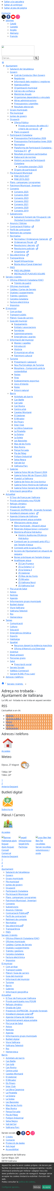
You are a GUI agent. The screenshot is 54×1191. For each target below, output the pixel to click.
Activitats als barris (15, 1058)
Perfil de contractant (16, 916)
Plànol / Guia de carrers (17, 973)
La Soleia (10, 1099)
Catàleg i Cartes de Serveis (19, 944)
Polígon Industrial (14, 1117)
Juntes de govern (14, 884)
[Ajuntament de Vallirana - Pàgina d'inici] (18, 50)
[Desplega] (25, 684)
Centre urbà (12, 1070)
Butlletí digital (12, 1039)
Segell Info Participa (24, 845)
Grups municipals (14, 878)
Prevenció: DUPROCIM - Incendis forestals (26, 1010)
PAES (8, 932)
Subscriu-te (7, 809)
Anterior (6, 786)
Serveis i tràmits (15, 683)
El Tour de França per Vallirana (21, 998)
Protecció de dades (15, 1143)
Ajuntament (7, 869)
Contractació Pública (16, 913)
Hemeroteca (12, 1051)
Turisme (10, 982)
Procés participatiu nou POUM (21, 1001)
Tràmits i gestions (14, 950)
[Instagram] (18, 16)
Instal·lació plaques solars (18, 1013)
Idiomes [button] (10, 20)
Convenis (10, 903)
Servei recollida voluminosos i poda (43, 850)
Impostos (10, 960)
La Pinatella (11, 1092)
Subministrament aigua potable (21, 1020)
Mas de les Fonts (14, 1105)
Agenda (9, 715)
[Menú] (3, 62)
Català (13, 23)
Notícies (10, 725)
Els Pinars (10, 1083)
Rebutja (37, 1187)
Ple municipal (12, 881)
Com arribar (12, 966)
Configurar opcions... (11, 1187)
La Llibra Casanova (15, 1089)
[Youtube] (13, 16)
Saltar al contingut (13, 4)
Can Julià (10, 1064)
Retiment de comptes (16, 919)
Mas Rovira (11, 1108)
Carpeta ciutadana (15, 954)
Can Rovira (11, 1067)
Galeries (10, 988)
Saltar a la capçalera (14, 1)
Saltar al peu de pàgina (15, 7)
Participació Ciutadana (17, 891)
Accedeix (6, 751)
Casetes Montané (14, 1073)
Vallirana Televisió (14, 1045)
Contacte (6, 13)
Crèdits (9, 1136)
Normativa (11, 922)
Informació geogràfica (17, 991)
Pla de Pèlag (12, 1114)
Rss (7, 1048)
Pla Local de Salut (14, 1023)
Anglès (13, 29)
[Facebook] (8, 16)
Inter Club (11, 1086)
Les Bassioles (12, 1102)
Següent (14, 786)
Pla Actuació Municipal (17, 894)
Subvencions (12, 906)
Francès (14, 36)
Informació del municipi (17, 979)
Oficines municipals (15, 941)
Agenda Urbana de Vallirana (20, 1017)
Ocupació (10, 887)
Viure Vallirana (13, 1042)
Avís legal (10, 1146)
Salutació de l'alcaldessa (17, 872)
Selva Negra (12, 1121)
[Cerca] (36, 58)
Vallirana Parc (12, 1127)
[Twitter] (4, 16)
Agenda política (13, 718)
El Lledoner (11, 1076)
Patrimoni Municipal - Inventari (21, 900)
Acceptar (46, 1187)
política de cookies (27, 1181)
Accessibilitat (12, 1149)
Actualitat (6, 995)
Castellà (14, 26)
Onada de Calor (13, 1007)
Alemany (14, 33)
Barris (9, 985)
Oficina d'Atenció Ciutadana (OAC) (22, 938)
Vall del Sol (11, 1124)
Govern (9, 875)
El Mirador (11, 1080)
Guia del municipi (14, 976)
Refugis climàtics (14, 1004)
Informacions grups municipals (21, 1036)
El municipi (7, 963)
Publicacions (12, 728)
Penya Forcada (13, 1111)
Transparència (13, 928)
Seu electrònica (13, 925)
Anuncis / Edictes (14, 910)
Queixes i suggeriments (17, 947)
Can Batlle (11, 1061)
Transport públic (14, 969)
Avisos (9, 722)
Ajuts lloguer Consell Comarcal (8, 850)
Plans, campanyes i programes (21, 897)
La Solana (10, 1095)
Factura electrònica (15, 957)
